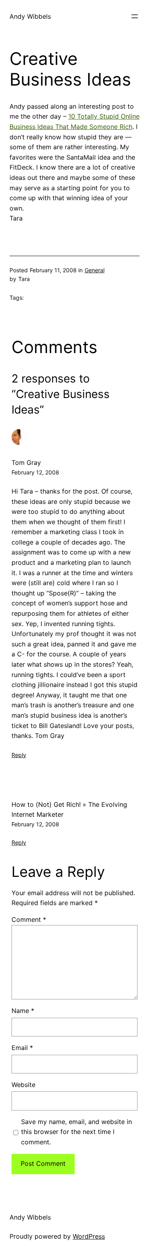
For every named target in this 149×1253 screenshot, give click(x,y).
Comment (29, 919)
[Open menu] (134, 16)
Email (22, 1048)
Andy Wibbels (30, 16)
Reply (19, 754)
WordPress (89, 1236)
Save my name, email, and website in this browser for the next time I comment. (76, 1132)
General (94, 270)
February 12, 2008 (35, 472)
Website (23, 1085)
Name (23, 1011)
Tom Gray (26, 462)
